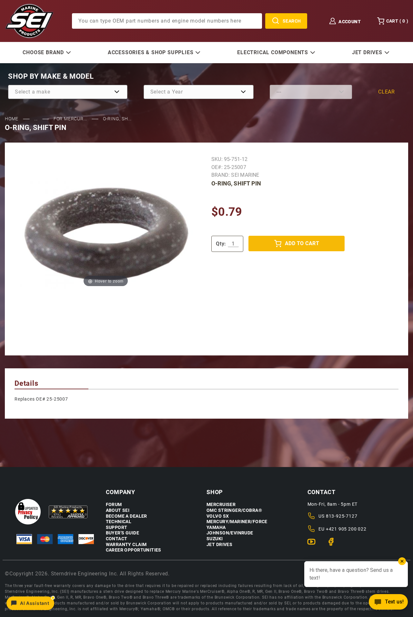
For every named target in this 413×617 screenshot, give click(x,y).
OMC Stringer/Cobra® (234, 510)
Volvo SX (217, 516)
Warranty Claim (126, 544)
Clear (386, 92)
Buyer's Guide (122, 533)
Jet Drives (219, 544)
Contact (116, 538)
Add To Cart (302, 243)
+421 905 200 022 (346, 529)
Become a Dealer (126, 516)
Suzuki (214, 538)
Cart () (397, 21)
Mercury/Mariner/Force (236, 521)
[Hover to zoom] (106, 233)
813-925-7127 (342, 516)
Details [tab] (26, 383)
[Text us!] (388, 603)
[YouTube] (314, 544)
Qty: (221, 244)
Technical (119, 521)
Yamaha (216, 527)
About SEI (118, 510)
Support (116, 527)
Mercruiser (221, 504)
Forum (114, 504)
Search (292, 21)
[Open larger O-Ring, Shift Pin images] (106, 233)
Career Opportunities (133, 550)
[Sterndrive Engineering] (29, 20)
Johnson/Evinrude (229, 533)
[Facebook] (333, 544)
